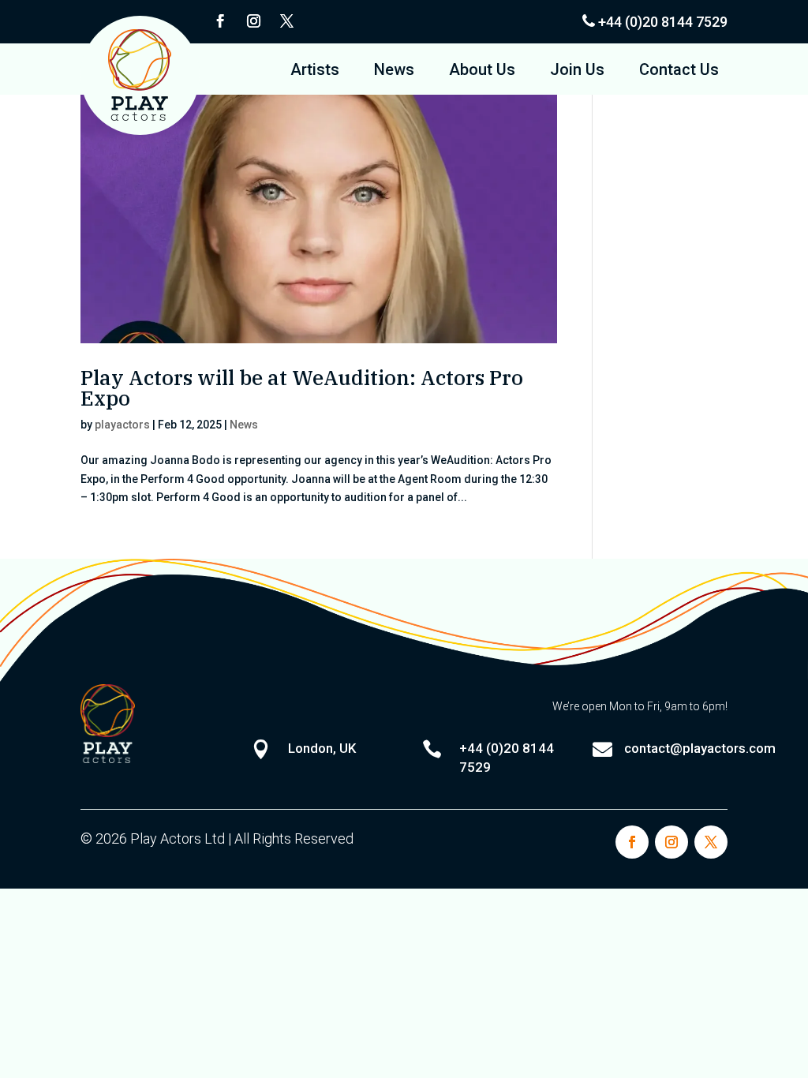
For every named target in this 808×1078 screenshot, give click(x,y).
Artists (314, 71)
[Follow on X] (286, 21)
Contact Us (679, 71)
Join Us (577, 71)
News (394, 71)
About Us (482, 71)
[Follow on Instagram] (253, 21)
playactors (122, 424)
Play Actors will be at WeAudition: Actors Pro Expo (301, 387)
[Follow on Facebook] (220, 21)
